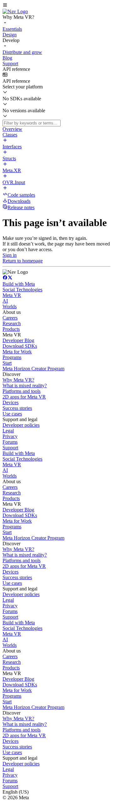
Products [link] (11, 329)
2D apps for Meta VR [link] (24, 396)
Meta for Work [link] (17, 351)
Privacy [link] (10, 436)
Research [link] (12, 323)
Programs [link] (12, 357)
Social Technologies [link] (22, 289)
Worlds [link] (10, 306)
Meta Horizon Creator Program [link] (33, 368)
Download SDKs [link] (20, 346)
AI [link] (5, 301)
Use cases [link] (12, 413)
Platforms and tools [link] (21, 391)
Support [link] (10, 447)
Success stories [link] (17, 408)
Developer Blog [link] (18, 340)
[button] (56, 6)
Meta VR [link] (12, 295)
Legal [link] (8, 430)
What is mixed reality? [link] (25, 385)
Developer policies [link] (21, 425)
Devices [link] (11, 402)
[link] (15, 11)
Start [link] (7, 363)
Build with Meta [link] (19, 284)
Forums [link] (10, 442)
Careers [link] (10, 317)
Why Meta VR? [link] (18, 380)
